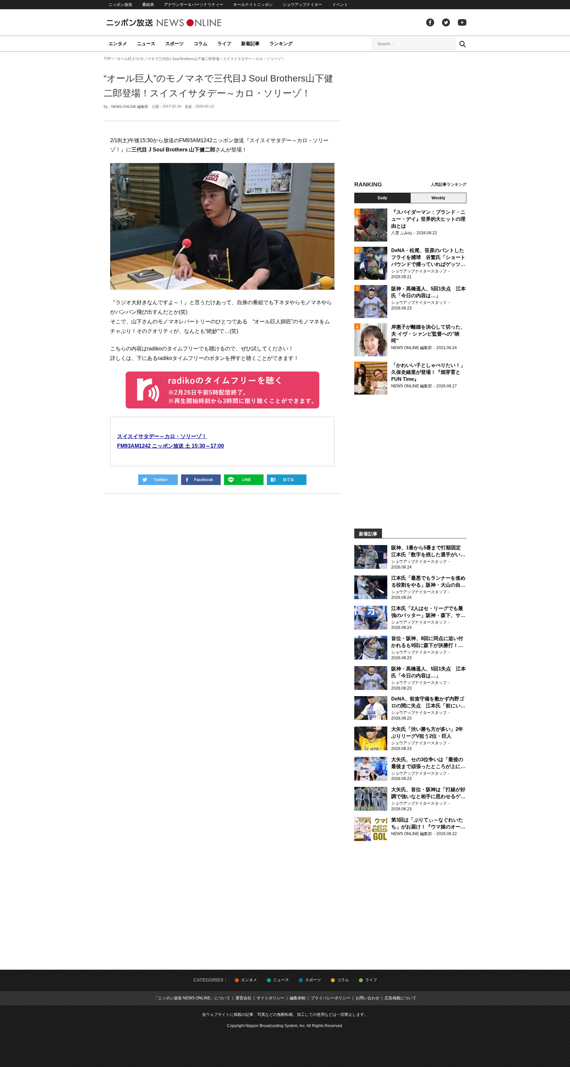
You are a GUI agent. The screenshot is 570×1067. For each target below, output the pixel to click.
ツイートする (158, 479)
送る (244, 479)
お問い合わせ (367, 998)
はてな (286, 479)
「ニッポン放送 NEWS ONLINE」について (192, 998)
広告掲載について (400, 998)
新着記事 (250, 43)
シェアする (201, 479)
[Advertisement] (410, 117)
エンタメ (118, 43)
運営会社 (243, 998)
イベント (340, 4)
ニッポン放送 (120, 4)
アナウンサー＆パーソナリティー (193, 4)
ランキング (281, 43)
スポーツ (174, 43)
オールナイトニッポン (253, 4)
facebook (430, 22)
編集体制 (297, 998)
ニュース (146, 43)
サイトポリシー (270, 998)
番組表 (148, 4)
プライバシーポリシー (330, 998)
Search (462, 44)
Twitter (446, 22)
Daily (382, 198)
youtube (462, 22)
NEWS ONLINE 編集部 (129, 107)
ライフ (224, 43)
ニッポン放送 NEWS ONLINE (176, 22)
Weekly (438, 198)
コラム (200, 43)
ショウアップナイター (302, 4)
